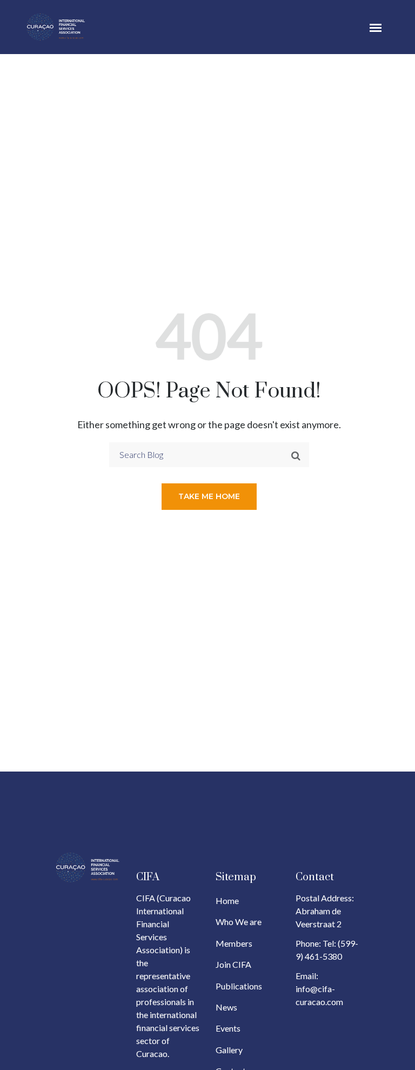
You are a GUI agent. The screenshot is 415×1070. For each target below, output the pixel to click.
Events (228, 1028)
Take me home (209, 496)
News (226, 1007)
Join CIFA (233, 964)
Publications (239, 986)
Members (234, 943)
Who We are (239, 921)
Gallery (229, 1050)
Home (227, 900)
